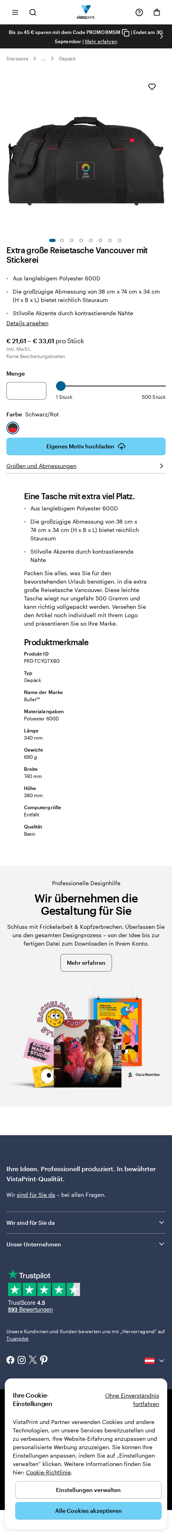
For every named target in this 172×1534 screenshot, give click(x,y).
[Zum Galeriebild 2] (62, 240)
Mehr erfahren (101, 41)
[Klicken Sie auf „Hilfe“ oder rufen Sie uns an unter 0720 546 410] (139, 12)
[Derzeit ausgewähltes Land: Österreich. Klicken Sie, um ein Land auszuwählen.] (155, 1361)
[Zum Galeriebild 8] (119, 240)
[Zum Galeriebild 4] (81, 240)
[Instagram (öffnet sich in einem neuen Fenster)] (22, 1361)
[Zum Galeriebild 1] (52, 240)
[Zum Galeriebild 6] (100, 240)
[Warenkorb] (157, 12)
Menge (15, 373)
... (43, 58)
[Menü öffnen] (15, 12)
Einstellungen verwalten (88, 1489)
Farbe (32, 414)
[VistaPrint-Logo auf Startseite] (86, 12)
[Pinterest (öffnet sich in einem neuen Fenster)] (44, 1361)
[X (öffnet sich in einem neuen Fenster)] (33, 1361)
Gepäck (67, 58)
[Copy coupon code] (126, 32)
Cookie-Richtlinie (48, 1472)
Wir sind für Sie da (30, 1222)
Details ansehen (27, 323)
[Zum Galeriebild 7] (110, 240)
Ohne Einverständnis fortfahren (132, 1399)
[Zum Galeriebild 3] (71, 240)
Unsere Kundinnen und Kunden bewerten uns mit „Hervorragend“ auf (85, 1334)
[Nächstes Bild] (161, 36)
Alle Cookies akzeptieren (88, 1510)
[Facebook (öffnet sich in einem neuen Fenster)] (10, 1361)
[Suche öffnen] (33, 12)
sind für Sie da (36, 1194)
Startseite (17, 58)
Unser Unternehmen (33, 1244)
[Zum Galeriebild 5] (91, 240)
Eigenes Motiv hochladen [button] (80, 446)
